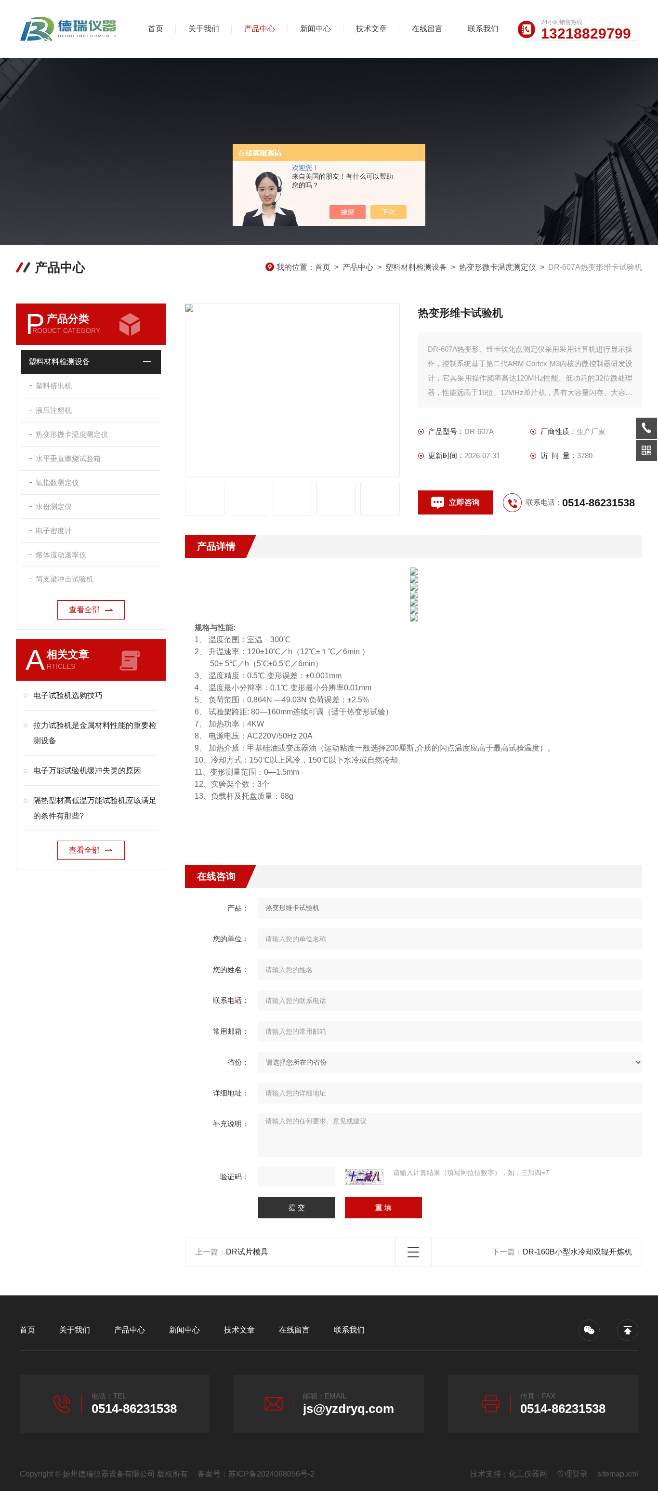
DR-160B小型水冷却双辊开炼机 (577, 1252)
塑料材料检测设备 (416, 267)
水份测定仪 (54, 506)
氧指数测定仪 (57, 482)
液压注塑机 (54, 410)
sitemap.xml (617, 1474)
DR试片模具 (247, 1252)
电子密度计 (54, 531)
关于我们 (203, 29)
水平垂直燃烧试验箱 (68, 458)
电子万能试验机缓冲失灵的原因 (87, 770)
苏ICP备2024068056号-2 (271, 1474)
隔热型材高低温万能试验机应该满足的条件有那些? (95, 808)
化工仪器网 (528, 1474)
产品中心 (259, 29)
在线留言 (427, 29)
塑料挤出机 (54, 386)
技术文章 (371, 29)
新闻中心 (315, 29)
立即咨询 (464, 502)
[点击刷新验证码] (364, 1177)
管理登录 (572, 1474)
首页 (155, 29)
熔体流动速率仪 (61, 555)
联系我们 (483, 29)
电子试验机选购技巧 (68, 695)
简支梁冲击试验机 (64, 579)
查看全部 (84, 610)
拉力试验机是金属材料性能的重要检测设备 (95, 733)
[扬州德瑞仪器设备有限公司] (70, 29)
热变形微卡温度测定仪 (497, 267)
